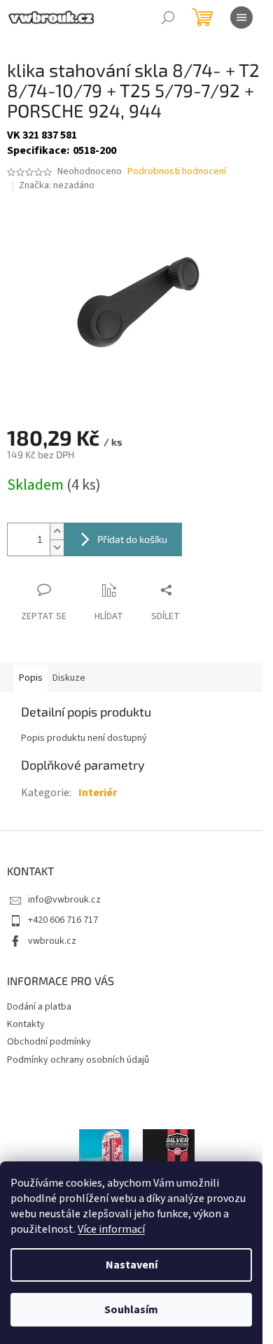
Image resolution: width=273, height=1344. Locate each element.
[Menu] (241, 17)
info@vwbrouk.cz (64, 900)
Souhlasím (131, 1309)
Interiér (97, 792)
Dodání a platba (39, 1007)
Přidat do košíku (132, 539)
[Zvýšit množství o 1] (57, 531)
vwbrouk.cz (52, 941)
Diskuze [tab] (68, 678)
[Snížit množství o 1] (57, 547)
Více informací (111, 1229)
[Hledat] (168, 17)
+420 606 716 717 (63, 920)
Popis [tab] (31, 678)
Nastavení (132, 1265)
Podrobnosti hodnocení (176, 171)
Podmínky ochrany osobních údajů (78, 1060)
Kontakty (26, 1024)
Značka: (56, 185)
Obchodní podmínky (49, 1042)
